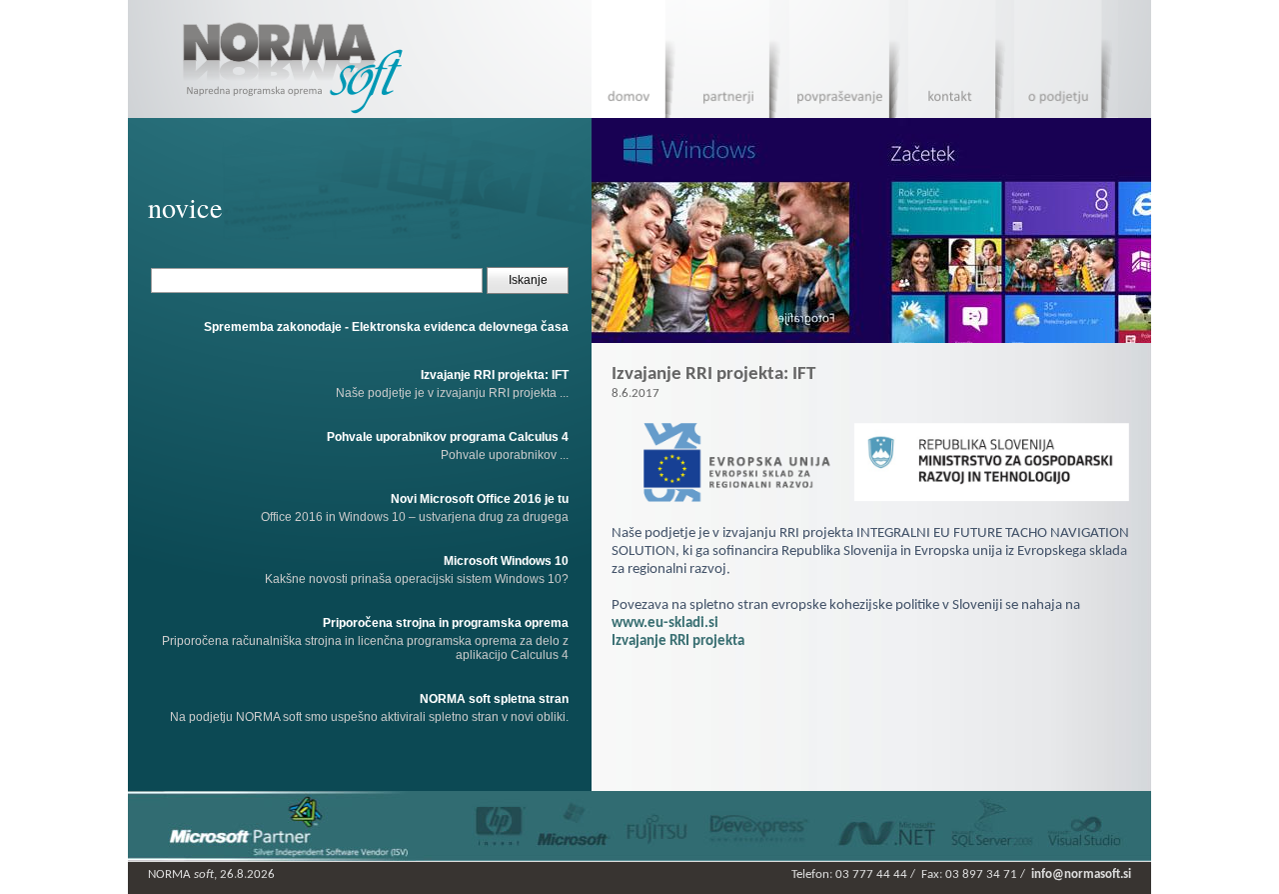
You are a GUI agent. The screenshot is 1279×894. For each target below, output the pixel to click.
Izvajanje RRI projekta (678, 641)
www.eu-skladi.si (665, 623)
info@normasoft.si (1081, 874)
